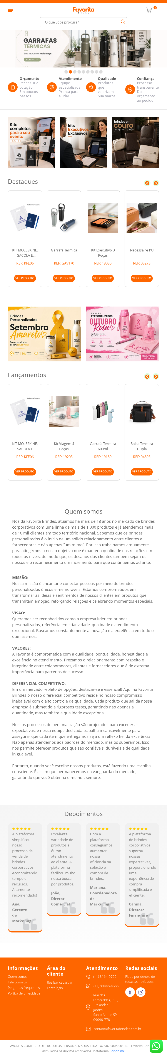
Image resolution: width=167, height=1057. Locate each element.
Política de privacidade (24, 993)
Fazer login (55, 988)
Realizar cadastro (59, 982)
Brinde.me (117, 1051)
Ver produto (24, 278)
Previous (147, 183)
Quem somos (17, 976)
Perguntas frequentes (24, 987)
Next (156, 183)
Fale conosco (17, 982)
